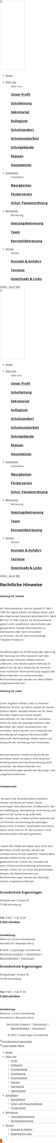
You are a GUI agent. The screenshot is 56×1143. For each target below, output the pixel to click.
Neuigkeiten (21, 185)
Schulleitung (21, 103)
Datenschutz (33, 954)
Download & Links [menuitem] (21, 1133)
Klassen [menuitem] (15, 1082)
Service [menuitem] (9, 1125)
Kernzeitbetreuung (26, 240)
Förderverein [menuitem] (18, 1108)
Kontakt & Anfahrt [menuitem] (21, 1129)
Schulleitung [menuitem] (18, 1073)
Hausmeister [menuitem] (18, 1090)
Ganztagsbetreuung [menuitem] (22, 1116)
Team (15, 232)
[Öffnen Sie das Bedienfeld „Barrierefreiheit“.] (1, 1141)
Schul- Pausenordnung (29, 202)
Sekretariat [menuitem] (17, 1086)
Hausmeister (21, 165)
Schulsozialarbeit (25, 138)
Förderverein (21, 194)
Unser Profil (20, 94)
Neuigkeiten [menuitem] (18, 1099)
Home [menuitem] (8, 1052)
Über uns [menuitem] (10, 1056)
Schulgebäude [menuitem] (19, 1069)
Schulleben (11, 173)
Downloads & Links (26, 278)
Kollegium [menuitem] (17, 1065)
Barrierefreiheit (9, 958)
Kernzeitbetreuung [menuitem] (22, 1120)
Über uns (10, 82)
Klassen (17, 156)
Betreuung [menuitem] (11, 1112)
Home (8, 75)
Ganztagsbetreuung (27, 223)
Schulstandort (22, 129)
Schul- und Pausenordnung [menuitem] (26, 1103)
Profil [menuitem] (14, 1060)
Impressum (27, 958)
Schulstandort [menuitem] (19, 1078)
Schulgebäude (22, 147)
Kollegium (19, 120)
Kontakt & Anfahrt (26, 261)
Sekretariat (20, 112)
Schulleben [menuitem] (11, 1095)
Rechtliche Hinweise (11, 954)
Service (9, 249)
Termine (18, 270)
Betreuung (11, 211)
